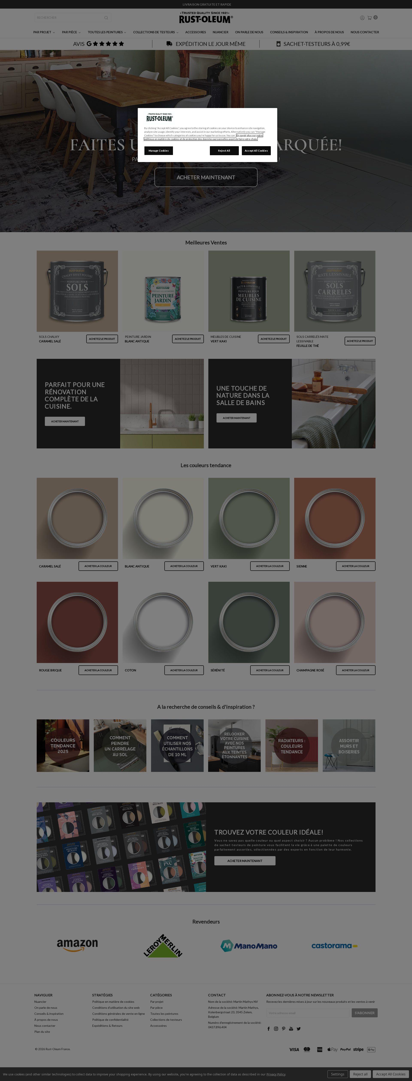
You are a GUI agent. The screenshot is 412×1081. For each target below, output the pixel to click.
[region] (207, 135)
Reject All (224, 150)
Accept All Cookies (256, 150)
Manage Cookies (159, 150)
